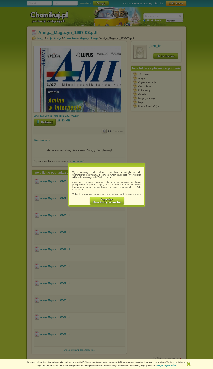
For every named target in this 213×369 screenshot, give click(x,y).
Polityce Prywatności (166, 366)
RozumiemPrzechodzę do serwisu (107, 201)
